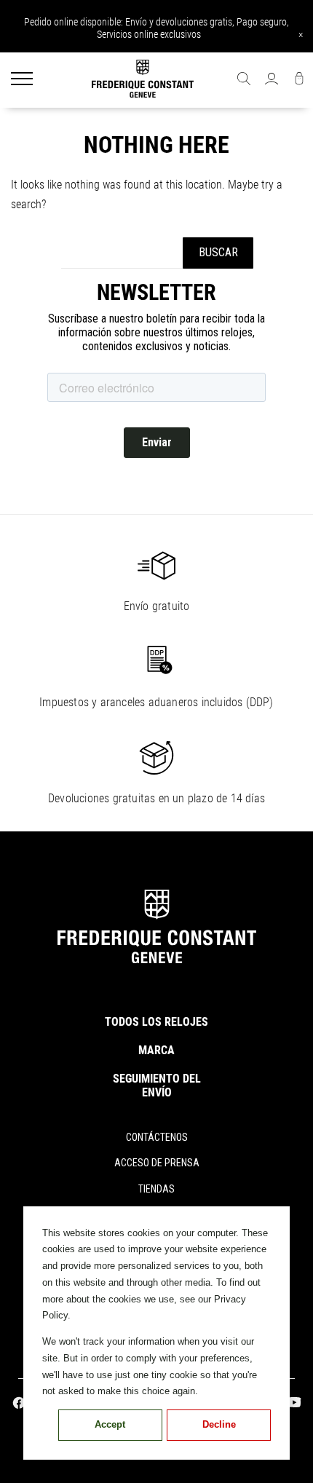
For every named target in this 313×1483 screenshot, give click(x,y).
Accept (110, 1424)
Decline (219, 1424)
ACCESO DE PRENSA (156, 1162)
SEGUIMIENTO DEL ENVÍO (157, 1085)
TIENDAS (156, 1189)
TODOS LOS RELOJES (156, 1022)
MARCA (156, 1050)
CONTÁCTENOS (157, 1137)
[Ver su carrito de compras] (299, 80)
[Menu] (22, 80)
